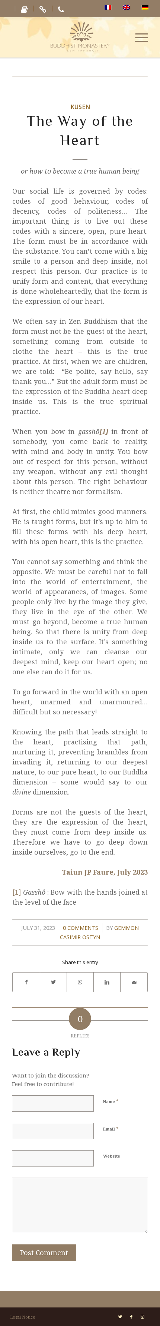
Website (111, 1156)
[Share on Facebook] (26, 982)
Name (111, 1101)
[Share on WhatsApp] (80, 982)
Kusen (80, 107)
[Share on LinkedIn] (107, 982)
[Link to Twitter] (120, 1316)
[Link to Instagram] (142, 1316)
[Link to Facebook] (131, 1316)
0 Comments (80, 927)
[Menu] (138, 37)
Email (111, 1128)
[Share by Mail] (134, 982)
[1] (16, 892)
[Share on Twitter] (53, 982)
